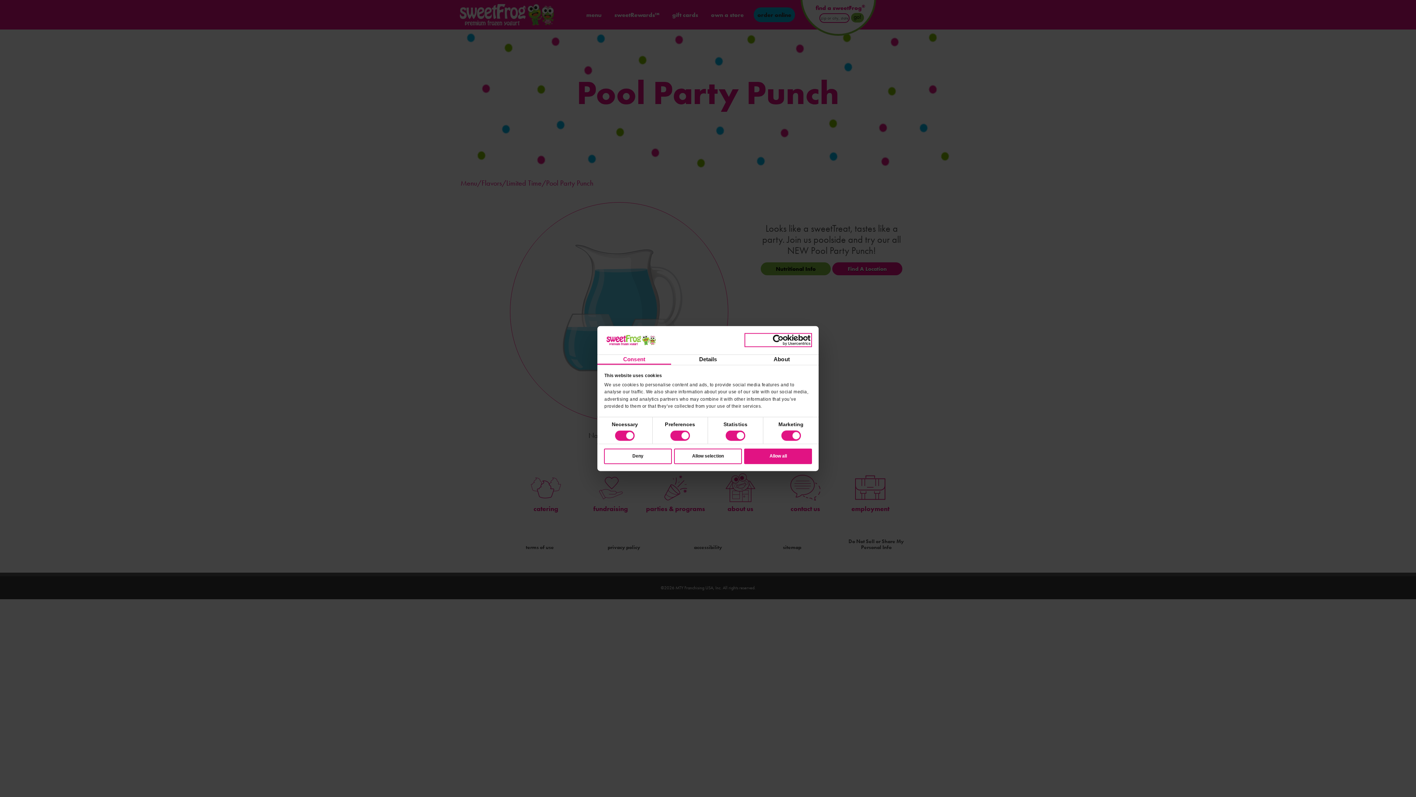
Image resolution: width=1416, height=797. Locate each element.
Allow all (778, 456)
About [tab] (782, 359)
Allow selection (708, 456)
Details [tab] (708, 359)
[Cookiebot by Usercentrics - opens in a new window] (778, 340)
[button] (680, 436)
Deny (637, 456)
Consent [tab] (634, 359)
